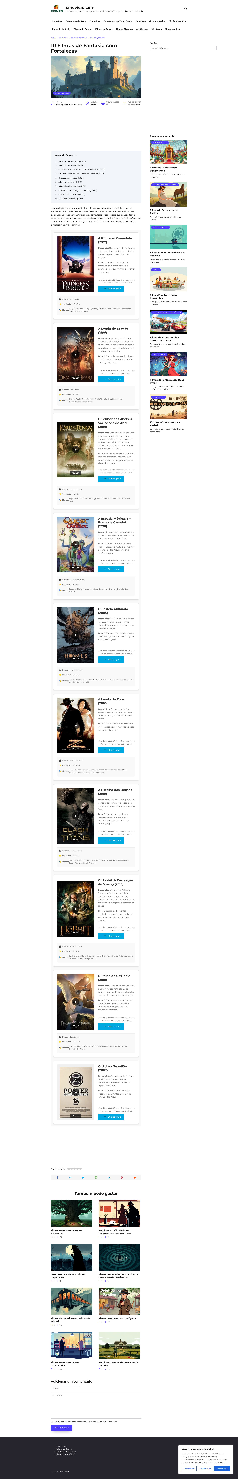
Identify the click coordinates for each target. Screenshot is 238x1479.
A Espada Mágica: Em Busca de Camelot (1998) (81, 174)
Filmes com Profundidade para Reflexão (168, 254)
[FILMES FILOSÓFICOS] (168, 247)
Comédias (94, 21)
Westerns (157, 29)
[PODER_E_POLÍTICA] (168, 163)
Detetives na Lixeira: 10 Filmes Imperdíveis (68, 1276)
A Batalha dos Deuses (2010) (72, 186)
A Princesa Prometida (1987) (72, 161)
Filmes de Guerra (83, 29)
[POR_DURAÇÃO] (168, 417)
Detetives (141, 21)
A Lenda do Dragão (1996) (70, 165)
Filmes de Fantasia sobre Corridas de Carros (164, 339)
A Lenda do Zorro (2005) (70, 182)
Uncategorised (173, 29)
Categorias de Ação (76, 21)
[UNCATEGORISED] (168, 375)
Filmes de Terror (103, 29)
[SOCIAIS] (168, 290)
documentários (157, 21)
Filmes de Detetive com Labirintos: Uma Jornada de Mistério (119, 1276)
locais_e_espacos (62, 93)
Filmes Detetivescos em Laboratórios (65, 1364)
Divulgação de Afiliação (66, 1454)
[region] (205, 1459)
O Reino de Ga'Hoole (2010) (71, 194)
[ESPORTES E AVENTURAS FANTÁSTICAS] (168, 332)
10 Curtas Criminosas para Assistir (165, 424)
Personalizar (189, 1469)
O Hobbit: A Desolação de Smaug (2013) (77, 190)
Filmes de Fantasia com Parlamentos (164, 169)
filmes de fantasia (60, 29)
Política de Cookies (64, 1449)
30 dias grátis (114, 289)
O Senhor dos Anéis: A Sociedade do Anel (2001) (81, 169)
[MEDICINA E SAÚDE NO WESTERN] (168, 205)
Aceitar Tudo (222, 1469)
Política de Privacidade (66, 1451)
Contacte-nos (61, 1446)
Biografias (56, 21)
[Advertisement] (96, 131)
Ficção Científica (177, 21)
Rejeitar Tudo (205, 1469)
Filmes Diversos (124, 29)
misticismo (142, 29)
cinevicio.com (80, 7)
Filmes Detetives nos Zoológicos (117, 1318)
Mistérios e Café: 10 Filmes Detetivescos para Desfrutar (115, 1232)
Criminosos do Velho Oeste (118, 21)
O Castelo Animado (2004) (71, 178)
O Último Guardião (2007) (70, 199)
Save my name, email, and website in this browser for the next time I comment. (85, 1422)
